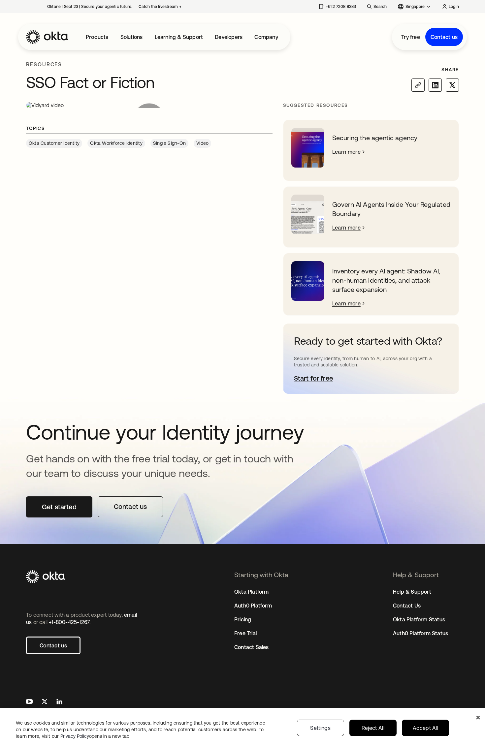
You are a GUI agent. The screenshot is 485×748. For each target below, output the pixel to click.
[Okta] (47, 37)
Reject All (373, 728)
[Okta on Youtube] (29, 702)
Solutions (131, 37)
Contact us (444, 37)
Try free (410, 37)
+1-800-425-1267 (69, 622)
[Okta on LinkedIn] (59, 702)
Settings (320, 728)
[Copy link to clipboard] (418, 85)
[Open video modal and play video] (149, 105)
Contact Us (407, 605)
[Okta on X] (44, 702)
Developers (228, 37)
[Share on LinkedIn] (435, 85)
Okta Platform (251, 592)
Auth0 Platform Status (420, 633)
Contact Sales (251, 647)
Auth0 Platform (253, 605)
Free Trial (245, 633)
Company (266, 37)
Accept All (425, 728)
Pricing (242, 619)
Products (97, 37)
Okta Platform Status (419, 619)
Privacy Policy (94, 736)
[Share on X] (452, 85)
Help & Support (412, 592)
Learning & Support (179, 37)
